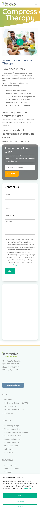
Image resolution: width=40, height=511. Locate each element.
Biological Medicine (11, 442)
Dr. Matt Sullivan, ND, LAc (13, 410)
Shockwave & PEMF (11, 446)
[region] (20, 492)
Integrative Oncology (12, 439)
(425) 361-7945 (13, 367)
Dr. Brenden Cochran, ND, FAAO (16, 403)
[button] (36, 4)
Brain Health (9, 453)
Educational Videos (11, 469)
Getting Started (10, 465)
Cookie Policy (28, 488)
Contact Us (8, 413)
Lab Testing (8, 449)
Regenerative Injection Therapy (16, 432)
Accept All (20, 496)
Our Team (8, 400)
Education (8, 472)
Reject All (20, 507)
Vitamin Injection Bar (12, 429)
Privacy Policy (12, 265)
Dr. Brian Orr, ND (10, 406)
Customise (20, 501)
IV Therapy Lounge (11, 426)
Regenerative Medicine (13, 436)
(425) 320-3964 (13, 370)
